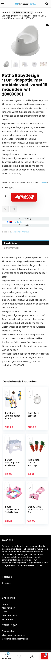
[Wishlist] (19, 656)
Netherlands (19, 222)
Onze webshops (9, 615)
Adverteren (7, 619)
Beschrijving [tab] (10, 243)
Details (44, 182)
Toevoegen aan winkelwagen (24, 197)
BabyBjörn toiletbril (33, 414)
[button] (47, 25)
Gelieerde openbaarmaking (15, 638)
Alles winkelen (8, 608)
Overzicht (6, 583)
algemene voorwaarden (13, 635)
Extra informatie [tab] (11, 247)
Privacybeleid (8, 631)
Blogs (4, 611)
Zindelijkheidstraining (22, 12)
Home (5, 12)
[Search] (47, 3)
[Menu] (3, 3)
